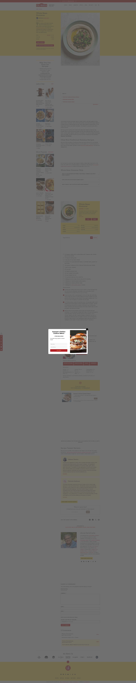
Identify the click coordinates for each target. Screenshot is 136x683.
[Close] (87, 329)
